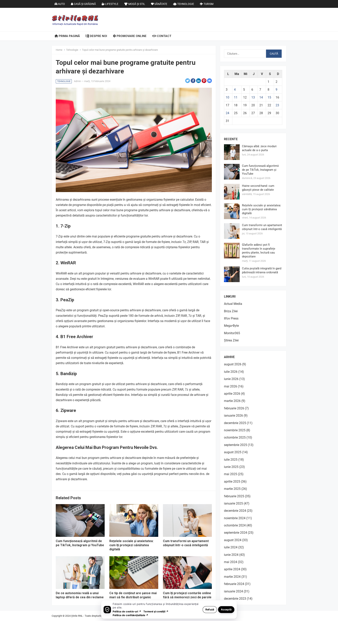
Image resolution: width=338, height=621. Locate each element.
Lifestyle (111, 3)
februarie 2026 (234, 408)
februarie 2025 (234, 496)
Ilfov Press (231, 318)
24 (227, 113)
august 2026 (232, 364)
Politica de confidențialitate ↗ (130, 615)
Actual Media (233, 304)
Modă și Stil (136, 3)
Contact (163, 36)
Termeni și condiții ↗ (155, 611)
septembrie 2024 (235, 532)
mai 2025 (230, 474)
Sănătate (160, 3)
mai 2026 (230, 386)
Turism (208, 3)
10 (227, 97)
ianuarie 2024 (233, 591)
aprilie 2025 (232, 481)
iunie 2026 (231, 379)
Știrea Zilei (231, 340)
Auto (61, 3)
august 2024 (232, 540)
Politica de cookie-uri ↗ (127, 611)
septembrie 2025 (235, 445)
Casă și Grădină (84, 3)
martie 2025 (232, 489)
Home (59, 49)
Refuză (209, 609)
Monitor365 (232, 333)
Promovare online (131, 36)
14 (261, 97)
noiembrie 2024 (234, 518)
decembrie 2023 (235, 598)
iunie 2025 (231, 467)
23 (277, 105)
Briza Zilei (231, 311)
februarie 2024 (234, 584)
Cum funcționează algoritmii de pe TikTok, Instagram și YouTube (80, 543)
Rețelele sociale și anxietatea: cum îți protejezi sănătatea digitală (131, 545)
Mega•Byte (231, 326)
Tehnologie (185, 3)
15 (269, 97)
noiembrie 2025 (234, 430)
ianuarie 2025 (233, 503)
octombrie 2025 (235, 437)
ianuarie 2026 (233, 415)
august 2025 (232, 452)
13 (253, 97)
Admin (77, 81)
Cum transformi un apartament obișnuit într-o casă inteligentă (186, 543)
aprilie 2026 (232, 393)
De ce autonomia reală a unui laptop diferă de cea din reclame (80, 595)
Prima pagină (69, 36)
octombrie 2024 (235, 525)
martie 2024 (232, 577)
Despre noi (98, 36)
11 (235, 97)
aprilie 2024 (232, 569)
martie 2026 (232, 401)
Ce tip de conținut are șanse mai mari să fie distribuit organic (133, 595)
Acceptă (226, 609)
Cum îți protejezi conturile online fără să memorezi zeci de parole (187, 595)
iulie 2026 (230, 372)
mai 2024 (230, 562)
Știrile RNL (77, 615)
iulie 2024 (230, 547)
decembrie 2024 (235, 511)
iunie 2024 (231, 555)
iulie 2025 (230, 459)
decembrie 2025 (235, 423)
